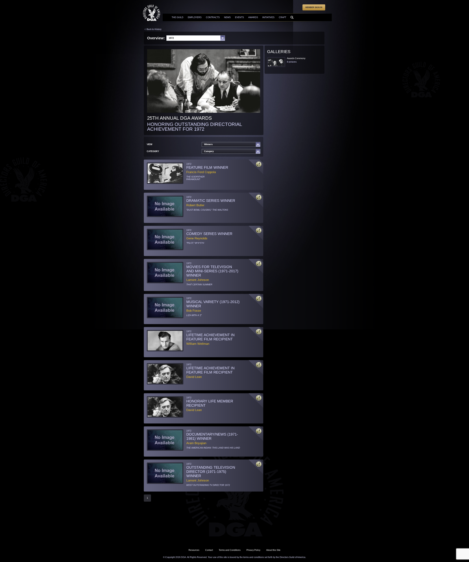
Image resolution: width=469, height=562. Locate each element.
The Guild (177, 17)
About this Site (273, 550)
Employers (195, 17)
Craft (282, 17)
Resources (194, 550)
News (227, 17)
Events (239, 17)
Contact (209, 550)
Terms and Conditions (230, 550)
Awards (253, 17)
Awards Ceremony (296, 58)
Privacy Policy (253, 550)
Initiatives (268, 17)
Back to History (154, 29)
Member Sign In (313, 7)
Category (209, 151)
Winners (208, 144)
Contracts (213, 17)
